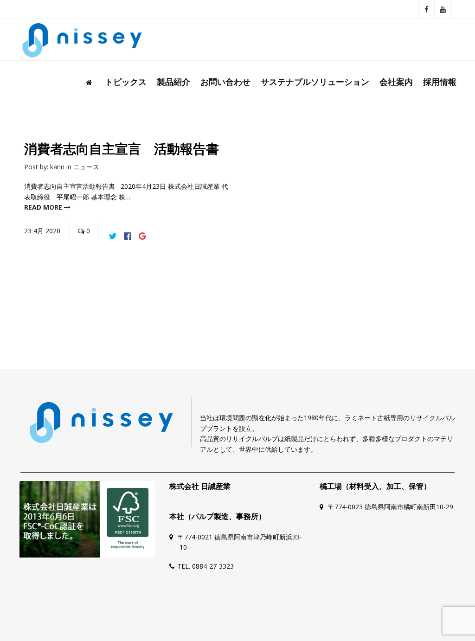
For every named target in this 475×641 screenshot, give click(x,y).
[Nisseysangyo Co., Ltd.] (82, 40)
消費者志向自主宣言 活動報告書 (121, 149)
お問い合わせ (225, 81)
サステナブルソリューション (315, 81)
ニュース (86, 166)
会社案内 (396, 81)
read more (44, 207)
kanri (57, 166)
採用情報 (439, 81)
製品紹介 (173, 81)
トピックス (126, 81)
